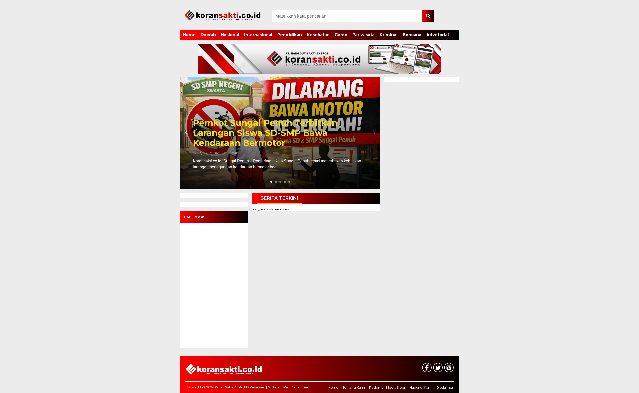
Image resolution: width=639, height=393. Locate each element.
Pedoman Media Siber (387, 387)
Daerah (208, 34)
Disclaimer (444, 387)
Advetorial (437, 34)
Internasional (258, 34)
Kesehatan (318, 34)
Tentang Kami (354, 387)
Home (189, 34)
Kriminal (389, 34)
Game (341, 34)
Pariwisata (363, 34)
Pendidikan (289, 34)
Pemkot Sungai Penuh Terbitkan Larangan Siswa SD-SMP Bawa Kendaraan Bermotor (265, 133)
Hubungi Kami (421, 387)
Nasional (230, 34)
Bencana (412, 34)
